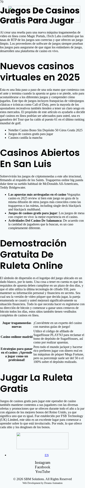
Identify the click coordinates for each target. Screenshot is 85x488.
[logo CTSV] (44, 21)
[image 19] (42, 448)
